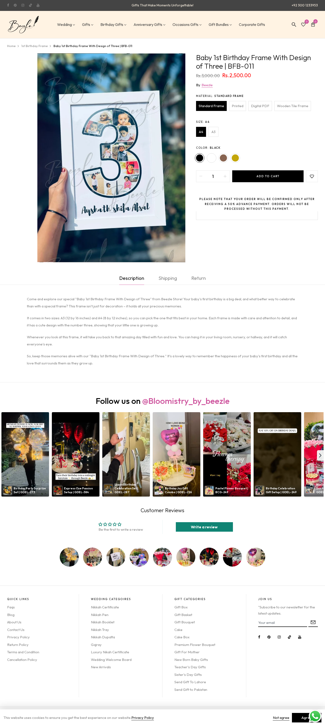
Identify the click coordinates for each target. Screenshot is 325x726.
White (211, 158)
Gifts (86, 24)
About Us (14, 622)
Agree (306, 717)
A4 (201, 131)
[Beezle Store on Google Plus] (30, 5)
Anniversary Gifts (147, 24)
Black (199, 158)
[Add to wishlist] (312, 176)
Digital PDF (260, 106)
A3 (214, 131)
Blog (11, 614)
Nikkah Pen (99, 614)
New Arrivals (101, 667)
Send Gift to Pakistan (190, 689)
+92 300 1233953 (305, 5)
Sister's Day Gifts (188, 674)
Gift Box (181, 607)
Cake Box (182, 637)
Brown (223, 158)
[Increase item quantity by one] (225, 176)
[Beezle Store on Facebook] (8, 5)
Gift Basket (183, 614)
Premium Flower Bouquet (194, 644)
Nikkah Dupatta (103, 637)
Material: (220, 96)
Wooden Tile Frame (292, 106)
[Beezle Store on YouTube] (38, 5)
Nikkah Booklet (102, 622)
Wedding (64, 24)
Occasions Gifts (185, 24)
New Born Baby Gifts (191, 659)
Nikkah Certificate (105, 607)
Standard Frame (211, 106)
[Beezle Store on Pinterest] (15, 5)
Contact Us (16, 629)
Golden (235, 158)
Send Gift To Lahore (190, 682)
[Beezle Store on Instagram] (22, 5)
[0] (303, 25)
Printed (237, 106)
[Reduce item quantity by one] (200, 176)
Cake (178, 629)
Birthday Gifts (111, 24)
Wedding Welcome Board (111, 659)
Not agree (281, 717)
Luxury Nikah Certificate (110, 652)
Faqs (11, 607)
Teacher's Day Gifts (190, 667)
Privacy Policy (18, 637)
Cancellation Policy (22, 659)
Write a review (204, 527)
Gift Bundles (219, 24)
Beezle (207, 85)
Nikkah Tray (100, 629)
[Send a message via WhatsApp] (315, 716)
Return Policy (18, 644)
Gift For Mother (187, 652)
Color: (208, 147)
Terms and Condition (23, 652)
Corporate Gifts (252, 24)
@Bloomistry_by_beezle (186, 401)
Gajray (96, 644)
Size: (203, 122)
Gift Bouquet (184, 622)
